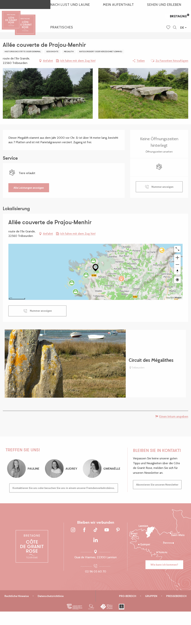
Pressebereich (176, 596)
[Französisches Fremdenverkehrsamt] (106, 607)
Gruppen (151, 596)
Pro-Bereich (127, 596)
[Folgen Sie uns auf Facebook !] (84, 530)
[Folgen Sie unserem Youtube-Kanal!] (106, 530)
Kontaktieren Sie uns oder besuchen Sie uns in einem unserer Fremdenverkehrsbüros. (63, 488)
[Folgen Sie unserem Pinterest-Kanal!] (117, 530)
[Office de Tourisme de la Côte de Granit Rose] (25, 21)
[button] (174, 27)
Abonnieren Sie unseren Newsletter (157, 484)
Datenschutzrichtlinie (51, 596)
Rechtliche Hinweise (16, 596)
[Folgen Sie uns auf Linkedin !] (95, 540)
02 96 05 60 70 (95, 571)
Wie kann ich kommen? (164, 564)
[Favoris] (168, 28)
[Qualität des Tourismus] (91, 607)
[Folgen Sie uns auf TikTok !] (95, 530)
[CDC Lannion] (74, 607)
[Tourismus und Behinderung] (121, 607)
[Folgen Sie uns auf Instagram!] (73, 530)
